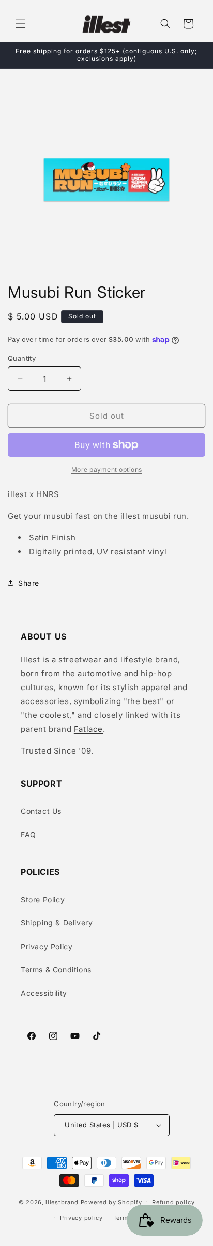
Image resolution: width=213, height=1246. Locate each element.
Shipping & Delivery (57, 922)
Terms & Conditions (56, 969)
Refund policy (173, 1202)
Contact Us (41, 811)
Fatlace (88, 729)
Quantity (22, 358)
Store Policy (43, 899)
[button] (20, 23)
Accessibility (44, 992)
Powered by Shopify (111, 1201)
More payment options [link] (106, 469)
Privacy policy (81, 1217)
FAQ (28, 834)
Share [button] (28, 583)
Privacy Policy (46, 946)
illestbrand (62, 1201)
